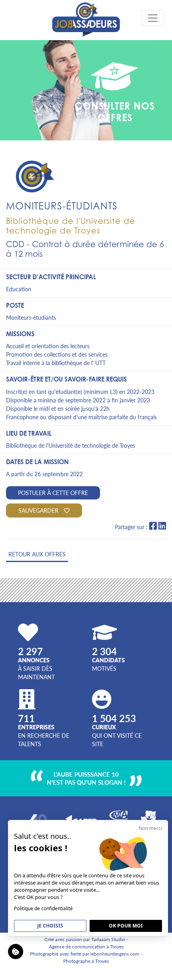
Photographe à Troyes (86, 961)
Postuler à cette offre (53, 493)
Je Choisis (50, 925)
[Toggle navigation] (153, 18)
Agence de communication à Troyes (86, 946)
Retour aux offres (37, 554)
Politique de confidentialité (43, 908)
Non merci (150, 828)
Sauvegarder (39, 510)
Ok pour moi (126, 925)
